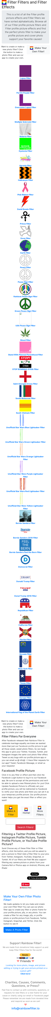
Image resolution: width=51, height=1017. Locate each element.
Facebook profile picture (30, 746)
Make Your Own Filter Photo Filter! (22, 898)
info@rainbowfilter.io (25, 1008)
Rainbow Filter (35, 740)
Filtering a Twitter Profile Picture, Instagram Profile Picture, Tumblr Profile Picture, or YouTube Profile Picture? (24, 839)
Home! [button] (26, 812)
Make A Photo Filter (17, 929)
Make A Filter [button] (11, 813)
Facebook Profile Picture (18, 770)
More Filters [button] (40, 813)
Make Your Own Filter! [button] (39, 50)
